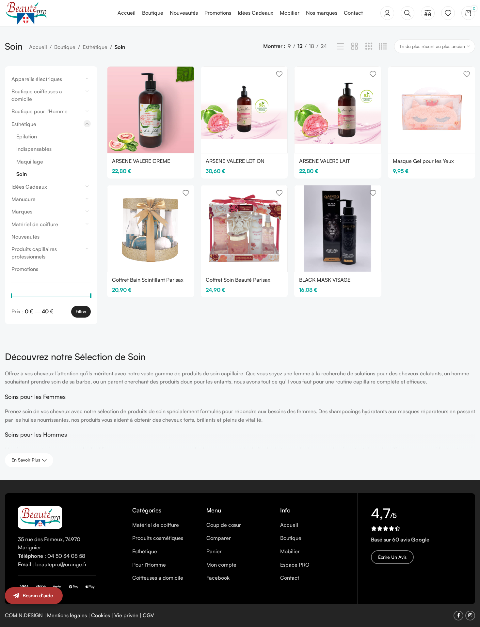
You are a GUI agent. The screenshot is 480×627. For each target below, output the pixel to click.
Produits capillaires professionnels (34, 252)
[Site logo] (26, 12)
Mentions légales (67, 615)
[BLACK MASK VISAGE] (338, 228)
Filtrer (81, 311)
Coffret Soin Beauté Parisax (238, 279)
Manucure (23, 199)
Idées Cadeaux (29, 186)
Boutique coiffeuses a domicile (36, 95)
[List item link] (164, 525)
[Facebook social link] (458, 615)
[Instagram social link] (470, 615)
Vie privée (126, 615)
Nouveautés (25, 236)
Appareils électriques (36, 79)
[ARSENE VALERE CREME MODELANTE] (150, 110)
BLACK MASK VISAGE (324, 279)
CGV (148, 615)
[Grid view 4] (383, 46)
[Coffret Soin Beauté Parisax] (244, 228)
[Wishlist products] (448, 13)
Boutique (64, 47)
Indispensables (34, 149)
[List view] (340, 46)
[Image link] (40, 516)
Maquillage (29, 161)
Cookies (100, 615)
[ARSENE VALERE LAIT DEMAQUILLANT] (338, 110)
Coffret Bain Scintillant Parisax (148, 279)
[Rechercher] (407, 13)
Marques (21, 211)
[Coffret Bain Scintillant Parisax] (150, 228)
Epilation (26, 136)
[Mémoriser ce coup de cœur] (186, 74)
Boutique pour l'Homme (39, 111)
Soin (21, 174)
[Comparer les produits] (428, 13)
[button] (467, 602)
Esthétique (95, 47)
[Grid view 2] (354, 46)
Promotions (24, 269)
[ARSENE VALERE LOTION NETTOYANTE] (244, 110)
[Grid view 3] (369, 46)
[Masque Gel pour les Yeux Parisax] (431, 110)
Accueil (38, 47)
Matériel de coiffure (34, 224)
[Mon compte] (387, 13)
